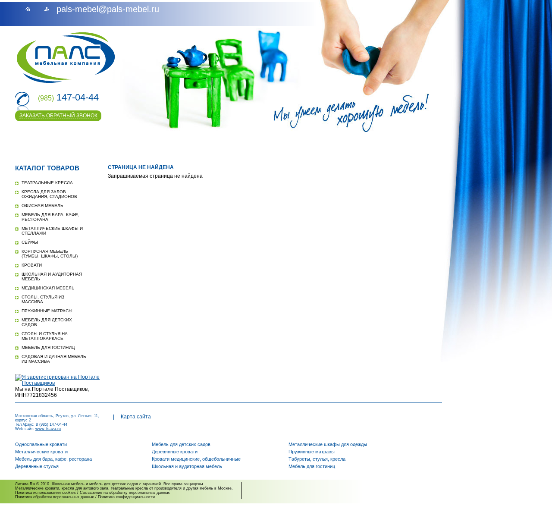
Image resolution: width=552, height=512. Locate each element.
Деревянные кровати (175, 451)
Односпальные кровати (41, 444)
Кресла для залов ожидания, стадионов (49, 194)
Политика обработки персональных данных (54, 497)
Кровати (32, 265)
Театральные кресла (47, 182)
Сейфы (30, 242)
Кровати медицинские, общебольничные (196, 459)
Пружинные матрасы (47, 310)
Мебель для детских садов (181, 444)
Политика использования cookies (45, 492)
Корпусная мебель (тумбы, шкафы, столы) (50, 253)
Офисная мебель (42, 205)
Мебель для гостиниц (48, 347)
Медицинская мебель (48, 288)
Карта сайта (136, 417)
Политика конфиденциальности (126, 497)
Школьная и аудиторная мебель (187, 466)
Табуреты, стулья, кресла (317, 459)
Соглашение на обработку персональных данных (125, 492)
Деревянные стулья (37, 466)
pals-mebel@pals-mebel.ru (107, 9)
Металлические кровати (41, 451)
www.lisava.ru (48, 429)
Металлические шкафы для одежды (328, 444)
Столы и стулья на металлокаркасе (45, 336)
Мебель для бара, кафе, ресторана (53, 459)
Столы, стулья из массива (43, 299)
